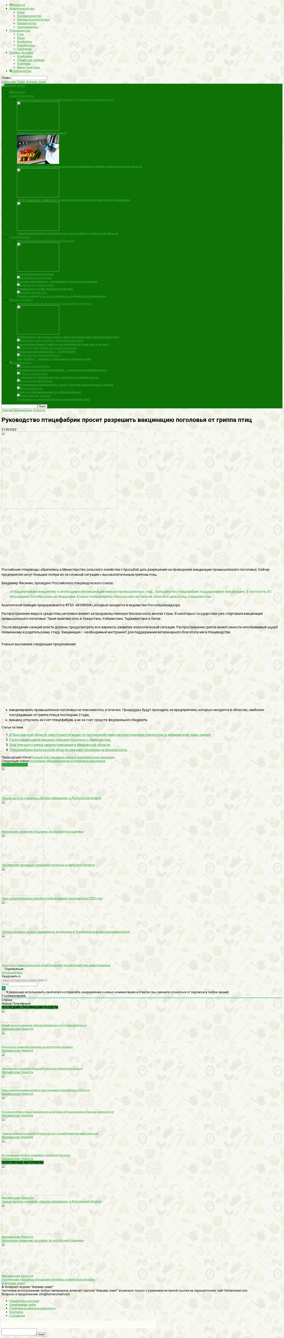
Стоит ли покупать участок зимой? (42, 133)
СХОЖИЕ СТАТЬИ (15, 765)
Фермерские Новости (17, 1029)
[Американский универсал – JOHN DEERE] (47, 348)
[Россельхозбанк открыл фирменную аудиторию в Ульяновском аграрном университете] (23, 928)
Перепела (24, 49)
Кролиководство (29, 16)
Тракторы (24, 64)
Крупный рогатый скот (33, 19)
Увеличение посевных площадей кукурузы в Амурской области (48, 865)
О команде (17, 1316)
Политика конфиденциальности (32, 1308)
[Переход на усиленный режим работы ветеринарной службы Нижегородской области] (38, 163)
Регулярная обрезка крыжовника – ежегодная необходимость (62, 370)
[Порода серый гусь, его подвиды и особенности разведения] (32, 292)
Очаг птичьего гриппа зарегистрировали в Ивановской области (59, 745)
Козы (21, 12)
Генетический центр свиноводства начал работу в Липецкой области (67, 233)
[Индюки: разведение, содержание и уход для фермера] (34, 278)
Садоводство (21, 71)
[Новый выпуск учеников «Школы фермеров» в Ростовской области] (23, 794)
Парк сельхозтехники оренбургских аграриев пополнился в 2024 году (52, 898)
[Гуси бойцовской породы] (38, 270)
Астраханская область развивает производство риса (36, 1155)
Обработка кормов (30, 60)
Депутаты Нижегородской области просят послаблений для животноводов (56, 965)
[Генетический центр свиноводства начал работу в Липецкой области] (38, 230)
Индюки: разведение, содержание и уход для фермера (57, 281)
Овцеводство (27, 23)
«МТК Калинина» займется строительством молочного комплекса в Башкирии (73, 200)
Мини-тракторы (28, 67)
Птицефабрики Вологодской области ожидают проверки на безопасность (68, 750)
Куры (21, 38)
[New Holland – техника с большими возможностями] (39, 355)
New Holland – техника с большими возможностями (54, 359)
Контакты (16, 1312)
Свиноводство (27, 27)
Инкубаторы (26, 45)
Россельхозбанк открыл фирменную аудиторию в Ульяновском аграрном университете (66, 932)
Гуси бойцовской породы (35, 274)
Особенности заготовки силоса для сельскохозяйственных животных (68, 337)
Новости (19, 5)
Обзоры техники (21, 53)
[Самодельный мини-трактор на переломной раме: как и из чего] (50, 340)
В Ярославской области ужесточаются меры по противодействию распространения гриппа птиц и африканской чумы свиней (110, 735)
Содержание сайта (22, 1304)
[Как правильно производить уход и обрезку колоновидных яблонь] (34, 381)
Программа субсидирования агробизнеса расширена (67, 761)
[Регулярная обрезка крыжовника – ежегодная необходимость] (33, 366)
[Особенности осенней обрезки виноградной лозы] (34, 396)
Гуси (20, 34)
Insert (41, 1334)
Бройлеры (24, 41)
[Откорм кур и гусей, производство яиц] (35, 285)
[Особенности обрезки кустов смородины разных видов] (32, 374)
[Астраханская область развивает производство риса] (11, 1151)
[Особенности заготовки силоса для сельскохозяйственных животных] (38, 333)
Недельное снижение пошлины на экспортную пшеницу (43, 831)
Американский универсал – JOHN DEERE (46, 351)
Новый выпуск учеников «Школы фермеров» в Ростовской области (51, 798)
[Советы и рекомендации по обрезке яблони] (30, 388)
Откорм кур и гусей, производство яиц (45, 289)
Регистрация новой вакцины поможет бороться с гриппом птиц (60, 740)
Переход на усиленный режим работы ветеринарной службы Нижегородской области (79, 166)
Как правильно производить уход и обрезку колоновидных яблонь (65, 385)
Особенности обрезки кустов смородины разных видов (57, 377)
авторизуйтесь (12, 972)
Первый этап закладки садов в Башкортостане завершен (73, 757)
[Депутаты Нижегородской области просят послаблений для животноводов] (23, 961)
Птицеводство (19, 30)
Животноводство (21, 8)
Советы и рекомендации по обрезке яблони (49, 392)
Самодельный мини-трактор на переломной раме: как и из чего (63, 344)
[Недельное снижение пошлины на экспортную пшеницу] (23, 828)
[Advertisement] (117, 536)
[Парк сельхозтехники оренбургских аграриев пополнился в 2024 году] (23, 895)
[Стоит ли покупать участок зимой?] (38, 129)
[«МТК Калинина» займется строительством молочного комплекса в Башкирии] (38, 196)
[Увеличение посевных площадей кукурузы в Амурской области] (23, 861)
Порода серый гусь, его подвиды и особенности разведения (61, 296)
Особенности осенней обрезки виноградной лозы (53, 399)
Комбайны (24, 56)
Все (19, 99)
